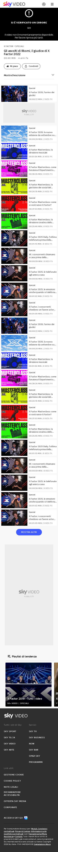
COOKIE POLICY (12, 781)
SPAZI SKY (34, 756)
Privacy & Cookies (22, 831)
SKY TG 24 (9, 737)
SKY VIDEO (10, 743)
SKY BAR (33, 750)
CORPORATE (10, 807)
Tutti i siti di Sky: (13, 725)
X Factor (8, 46)
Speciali (19, 46)
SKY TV (33, 731)
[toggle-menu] (52, 4)
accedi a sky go (13, 818)
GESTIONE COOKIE (14, 774)
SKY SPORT (10, 731)
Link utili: (9, 768)
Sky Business (37, 737)
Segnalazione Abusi (42, 844)
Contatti (19, 836)
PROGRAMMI (36, 762)
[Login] (44, 4)
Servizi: (33, 725)
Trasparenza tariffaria (37, 834)
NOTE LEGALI (11, 787)
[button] (12, 66)
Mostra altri (29, 532)
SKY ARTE (9, 750)
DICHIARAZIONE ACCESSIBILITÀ (12, 793)
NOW (31, 743)
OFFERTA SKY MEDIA (15, 801)
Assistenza (8, 836)
